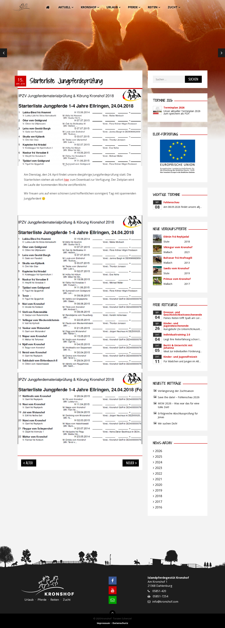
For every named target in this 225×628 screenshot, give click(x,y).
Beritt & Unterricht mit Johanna (177, 346)
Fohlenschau (171, 202)
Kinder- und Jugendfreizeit (180, 356)
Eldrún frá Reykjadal (176, 236)
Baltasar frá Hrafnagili (177, 257)
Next (221, 52)
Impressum (103, 623)
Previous (3, 52)
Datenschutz (120, 623)
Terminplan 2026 (173, 107)
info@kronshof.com (165, 602)
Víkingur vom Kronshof (177, 247)
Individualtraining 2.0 (176, 334)
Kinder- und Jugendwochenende (176, 324)
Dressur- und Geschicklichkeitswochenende (182, 313)
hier (66, 180)
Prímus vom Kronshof (177, 279)
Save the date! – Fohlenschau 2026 (179, 397)
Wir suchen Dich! (167, 423)
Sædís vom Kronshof (176, 268)
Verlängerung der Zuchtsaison (176, 391)
